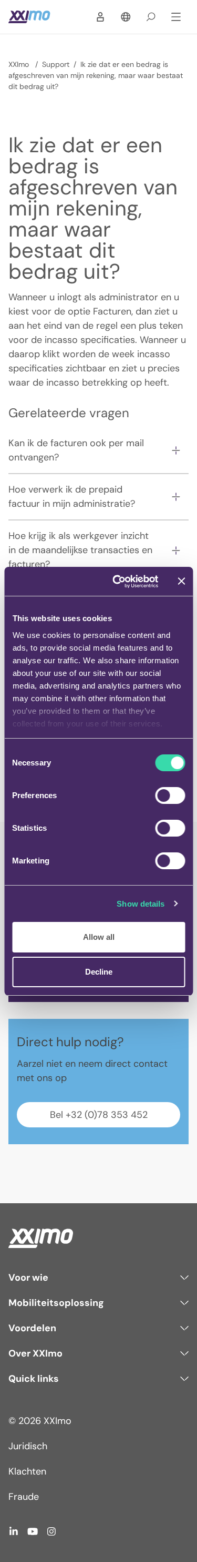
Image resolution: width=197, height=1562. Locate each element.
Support (55, 64)
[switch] (170, 795)
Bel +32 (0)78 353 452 (99, 1114)
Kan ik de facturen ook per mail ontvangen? (76, 450)
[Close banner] (181, 581)
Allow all (99, 936)
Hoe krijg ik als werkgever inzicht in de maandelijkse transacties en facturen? (80, 550)
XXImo (19, 64)
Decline (98, 971)
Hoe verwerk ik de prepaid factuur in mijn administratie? (71, 496)
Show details (140, 903)
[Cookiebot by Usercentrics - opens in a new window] (117, 581)
